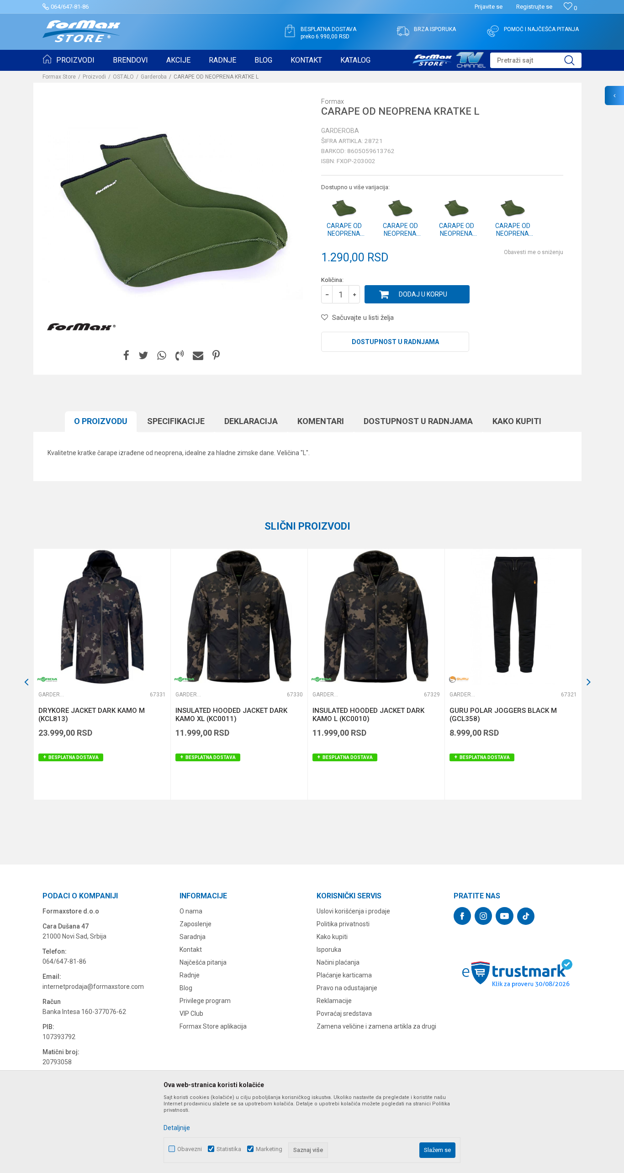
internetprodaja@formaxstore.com (93, 986)
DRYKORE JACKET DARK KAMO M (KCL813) (91, 714)
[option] (101, 674)
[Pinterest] (216, 356)
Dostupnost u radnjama (395, 341)
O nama (191, 911)
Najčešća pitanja (203, 962)
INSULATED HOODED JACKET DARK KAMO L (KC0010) (368, 714)
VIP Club (191, 1013)
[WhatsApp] (161, 356)
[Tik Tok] (525, 916)
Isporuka (329, 949)
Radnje (190, 975)
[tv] (449, 58)
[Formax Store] (81, 31)
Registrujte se (534, 6)
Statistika (229, 1149)
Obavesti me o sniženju (533, 252)
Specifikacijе (176, 421)
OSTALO (123, 77)
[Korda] (47, 679)
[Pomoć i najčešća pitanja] (493, 31)
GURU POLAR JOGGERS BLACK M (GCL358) (503, 714)
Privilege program (205, 1000)
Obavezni (189, 1149)
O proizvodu (100, 421)
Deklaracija (251, 421)
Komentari (320, 421)
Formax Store (59, 77)
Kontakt (191, 949)
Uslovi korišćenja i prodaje (353, 911)
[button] (536, 60)
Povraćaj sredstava (344, 1013)
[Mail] (198, 356)
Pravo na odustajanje (347, 988)
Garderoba (154, 77)
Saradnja (193, 936)
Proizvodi (94, 77)
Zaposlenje (196, 924)
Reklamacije (334, 1000)
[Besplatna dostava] (289, 31)
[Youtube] (504, 916)
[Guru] (458, 679)
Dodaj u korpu (423, 294)
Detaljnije (177, 1127)
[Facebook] (126, 356)
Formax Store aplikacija (213, 1026)
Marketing (269, 1149)
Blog (186, 988)
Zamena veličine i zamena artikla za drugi (376, 1026)
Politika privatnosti (343, 924)
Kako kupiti (516, 421)
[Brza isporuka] (403, 31)
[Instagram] (483, 916)
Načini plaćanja (338, 962)
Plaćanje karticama (344, 975)
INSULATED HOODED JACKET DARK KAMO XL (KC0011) (231, 714)
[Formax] (81, 327)
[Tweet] (143, 356)
